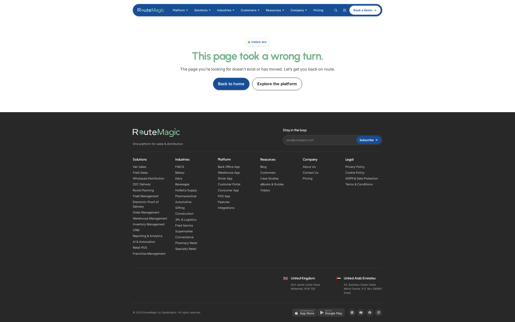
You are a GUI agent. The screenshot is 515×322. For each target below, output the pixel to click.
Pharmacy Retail (186, 243)
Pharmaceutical (186, 196)
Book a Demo (362, 10)
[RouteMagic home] (151, 10)
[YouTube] (361, 312)
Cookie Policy (355, 172)
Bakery (179, 172)
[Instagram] (378, 312)
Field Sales (140, 172)
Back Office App (229, 166)
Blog (263, 166)
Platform (179, 10)
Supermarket (184, 231)
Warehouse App (229, 172)
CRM (136, 230)
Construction (184, 213)
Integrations (226, 207)
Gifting (180, 207)
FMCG (179, 166)
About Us (309, 166)
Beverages (182, 184)
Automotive (183, 202)
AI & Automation (144, 241)
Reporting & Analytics (148, 236)
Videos (265, 190)
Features (224, 202)
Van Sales (139, 166)
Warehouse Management (150, 218)
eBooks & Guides (272, 184)
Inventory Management (149, 224)
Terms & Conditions (359, 184)
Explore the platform (277, 83)
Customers (248, 10)
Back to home (231, 83)
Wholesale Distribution (148, 178)
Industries (224, 10)
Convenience (184, 237)
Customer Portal (229, 184)
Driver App (225, 178)
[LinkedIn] (352, 312)
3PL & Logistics (186, 219)
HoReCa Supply (186, 190)
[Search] (336, 10)
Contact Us (310, 172)
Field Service (184, 225)
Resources (273, 10)
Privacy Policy (355, 166)
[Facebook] (369, 312)
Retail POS (140, 247)
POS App (224, 196)
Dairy (178, 178)
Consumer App (228, 190)
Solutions (201, 10)
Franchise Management (149, 253)
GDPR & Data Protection (361, 178)
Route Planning (143, 190)
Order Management (146, 212)
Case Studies (269, 178)
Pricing (318, 10)
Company (297, 10)
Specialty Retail (185, 248)
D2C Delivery (142, 184)
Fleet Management (146, 196)
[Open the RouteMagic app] (345, 10)
